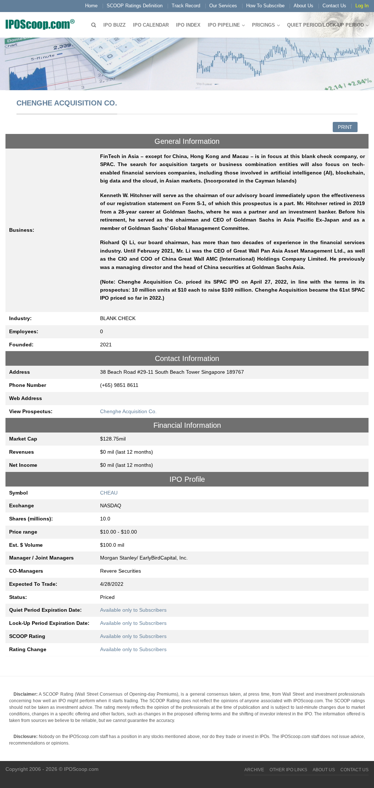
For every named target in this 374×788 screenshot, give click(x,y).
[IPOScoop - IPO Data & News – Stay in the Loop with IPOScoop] (42, 24)
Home (91, 5)
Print (345, 127)
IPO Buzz (114, 25)
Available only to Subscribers (133, 610)
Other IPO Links (288, 770)
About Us (303, 5)
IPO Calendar (151, 25)
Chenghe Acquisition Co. (128, 411)
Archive (254, 770)
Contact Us (334, 5)
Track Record (186, 5)
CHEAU (109, 493)
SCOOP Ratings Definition (135, 5)
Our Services (223, 5)
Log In (362, 5)
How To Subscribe (265, 5)
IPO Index (188, 25)
